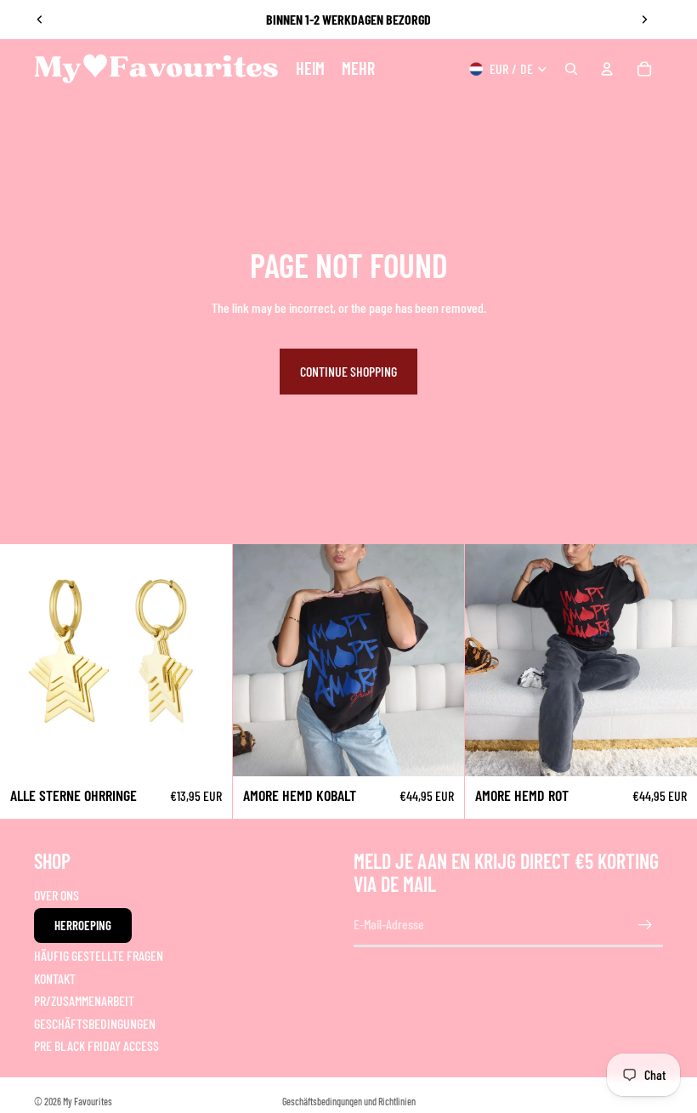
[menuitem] (358, 69)
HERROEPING (82, 925)
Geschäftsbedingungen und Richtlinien (349, 1101)
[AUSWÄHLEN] (438, 750)
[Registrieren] (645, 925)
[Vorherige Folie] (40, 19)
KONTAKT (55, 978)
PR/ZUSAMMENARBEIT (84, 1000)
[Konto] (607, 69)
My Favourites (87, 1101)
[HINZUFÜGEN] (205, 750)
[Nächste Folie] (644, 19)
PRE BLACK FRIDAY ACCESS (96, 1045)
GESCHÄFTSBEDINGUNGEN (95, 1023)
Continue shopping (348, 371)
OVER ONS (56, 895)
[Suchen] (571, 69)
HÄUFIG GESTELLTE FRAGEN (98, 955)
